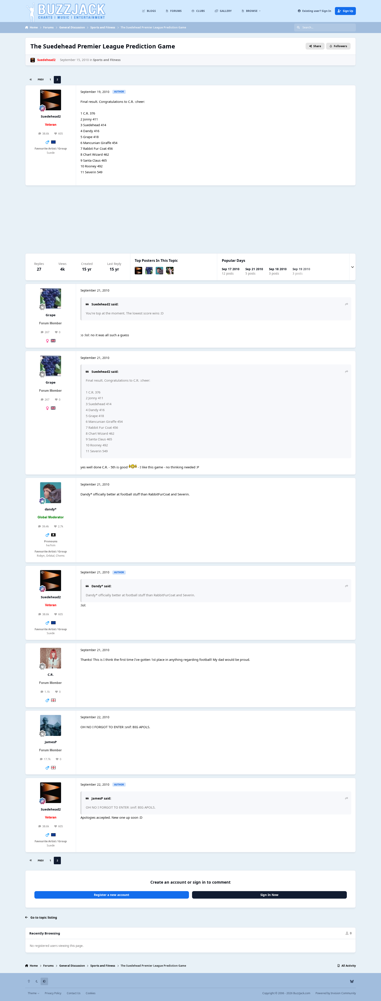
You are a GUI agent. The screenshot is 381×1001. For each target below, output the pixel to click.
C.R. (51, 674)
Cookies (90, 993)
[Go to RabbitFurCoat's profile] (170, 270)
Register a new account (111, 895)
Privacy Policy (53, 993)
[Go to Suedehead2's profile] (32, 60)
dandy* (50, 509)
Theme (32, 993)
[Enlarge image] (133, 467)
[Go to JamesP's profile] (50, 725)
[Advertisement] (190, 219)
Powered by (336, 993)
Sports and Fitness (107, 60)
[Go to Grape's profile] (149, 270)
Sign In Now (269, 895)
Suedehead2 (51, 116)
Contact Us (73, 993)
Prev (41, 79)
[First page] (31, 79)
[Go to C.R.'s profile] (50, 658)
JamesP (51, 742)
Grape (51, 315)
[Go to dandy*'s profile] (159, 270)
